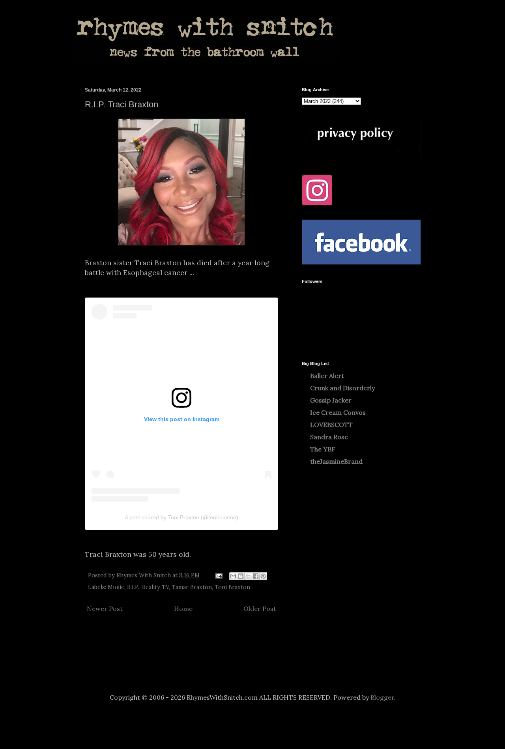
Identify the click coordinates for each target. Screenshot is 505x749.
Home (183, 608)
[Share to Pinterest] (263, 576)
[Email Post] (218, 575)
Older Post (259, 608)
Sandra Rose (329, 437)
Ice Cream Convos (338, 412)
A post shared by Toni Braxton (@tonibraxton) (181, 517)
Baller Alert (327, 376)
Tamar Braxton (192, 587)
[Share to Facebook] (256, 576)
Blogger (382, 697)
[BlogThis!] (241, 576)
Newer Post (105, 608)
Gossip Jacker (331, 400)
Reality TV (155, 587)
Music (116, 587)
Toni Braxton (232, 587)
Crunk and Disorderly (342, 388)
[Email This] (233, 576)
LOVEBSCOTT (331, 425)
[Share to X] (248, 576)
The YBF (322, 449)
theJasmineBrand (336, 461)
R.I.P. (133, 587)
